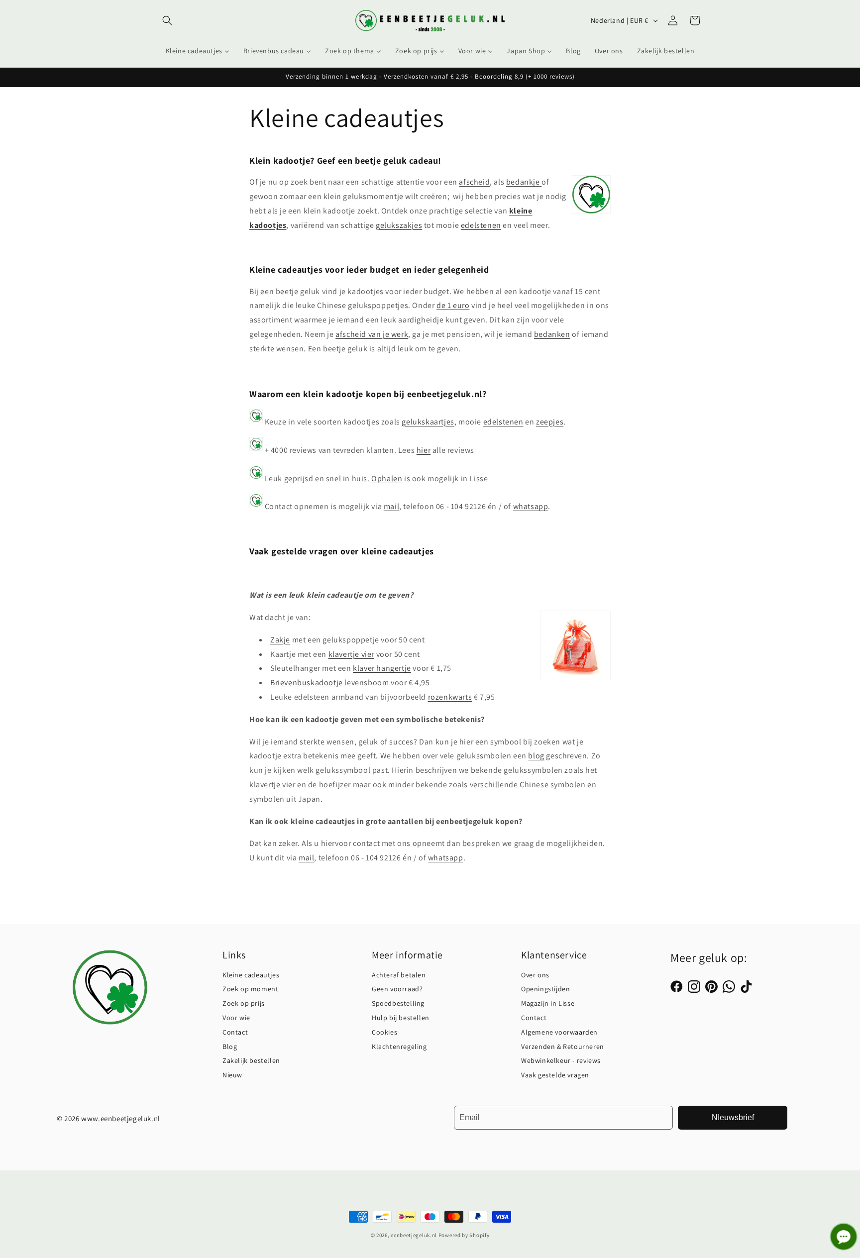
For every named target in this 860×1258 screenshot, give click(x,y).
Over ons (535, 974)
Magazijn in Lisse (547, 1003)
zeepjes (549, 422)
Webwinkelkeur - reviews (561, 1060)
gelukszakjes (399, 225)
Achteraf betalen (399, 974)
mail (391, 506)
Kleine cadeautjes (250, 974)
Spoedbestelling (398, 1003)
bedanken (552, 334)
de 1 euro (452, 305)
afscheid (474, 182)
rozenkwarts (450, 697)
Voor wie (236, 1017)
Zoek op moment (250, 988)
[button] (167, 20)
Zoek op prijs (243, 1003)
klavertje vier (351, 654)
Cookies (384, 1032)
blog (536, 755)
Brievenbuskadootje (307, 682)
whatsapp (530, 506)
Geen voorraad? (397, 988)
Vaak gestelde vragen (555, 1074)
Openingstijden (545, 988)
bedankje (523, 182)
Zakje (280, 639)
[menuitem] (197, 50)
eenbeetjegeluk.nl (414, 1235)
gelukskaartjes (428, 422)
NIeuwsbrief (733, 1117)
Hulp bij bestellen (401, 1017)
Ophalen (386, 478)
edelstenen (481, 225)
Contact (235, 1032)
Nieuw (232, 1074)
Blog (229, 1046)
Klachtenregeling (399, 1046)
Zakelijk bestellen (251, 1060)
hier (423, 450)
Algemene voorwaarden (559, 1032)
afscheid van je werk (371, 334)
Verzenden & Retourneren (562, 1046)
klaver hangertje (382, 668)
